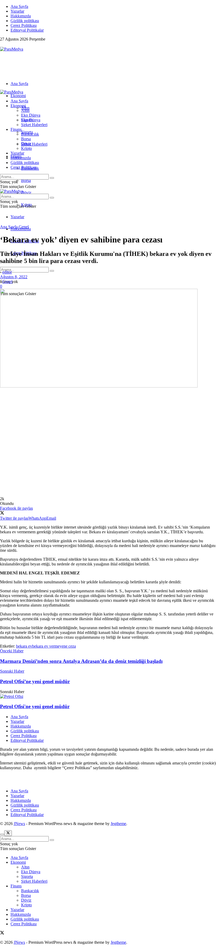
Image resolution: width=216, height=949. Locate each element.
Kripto (26, 148)
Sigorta (27, 120)
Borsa (26, 180)
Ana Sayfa (19, 6)
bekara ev (24, 646)
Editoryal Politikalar (27, 30)
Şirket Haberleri (34, 144)
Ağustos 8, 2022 (13, 277)
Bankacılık (30, 134)
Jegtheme (118, 823)
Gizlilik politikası (25, 20)
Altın (25, 110)
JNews (19, 823)
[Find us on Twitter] (2, 44)
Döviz (26, 192)
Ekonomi (18, 95)
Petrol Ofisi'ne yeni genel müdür (35, 706)
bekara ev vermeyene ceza (54, 646)
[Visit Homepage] (11, 49)
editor (7, 272)
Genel (24, 227)
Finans (16, 129)
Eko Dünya (30, 115)
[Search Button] (52, 271)
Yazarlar (17, 11)
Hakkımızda (21, 16)
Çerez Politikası (24, 25)
